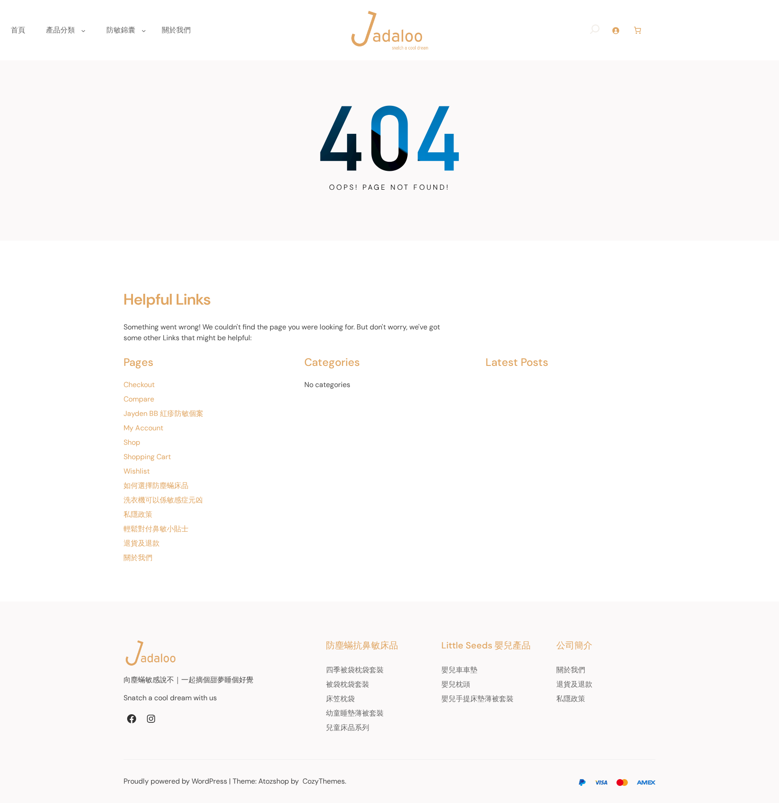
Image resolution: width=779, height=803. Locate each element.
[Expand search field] (595, 30)
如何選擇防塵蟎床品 (156, 485)
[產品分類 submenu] (83, 30)
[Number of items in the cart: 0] (637, 30)
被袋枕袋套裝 (347, 684)
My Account (143, 428)
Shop (132, 442)
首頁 (18, 30)
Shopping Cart (147, 456)
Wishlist (137, 471)
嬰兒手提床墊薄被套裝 (477, 698)
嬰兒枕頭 (455, 684)
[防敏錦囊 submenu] (144, 30)
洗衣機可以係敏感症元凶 (163, 500)
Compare (139, 399)
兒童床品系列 (347, 727)
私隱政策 (138, 514)
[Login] (615, 30)
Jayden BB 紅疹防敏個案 (163, 413)
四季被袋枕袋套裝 (355, 670)
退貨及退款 (142, 543)
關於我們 (138, 557)
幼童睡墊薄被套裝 (355, 713)
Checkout (139, 384)
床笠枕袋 (340, 698)
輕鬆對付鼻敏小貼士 (156, 529)
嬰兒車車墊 (459, 670)
